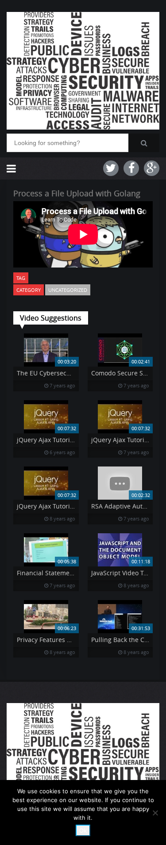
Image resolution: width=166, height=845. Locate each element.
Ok (83, 830)
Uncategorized (67, 290)
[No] (155, 812)
